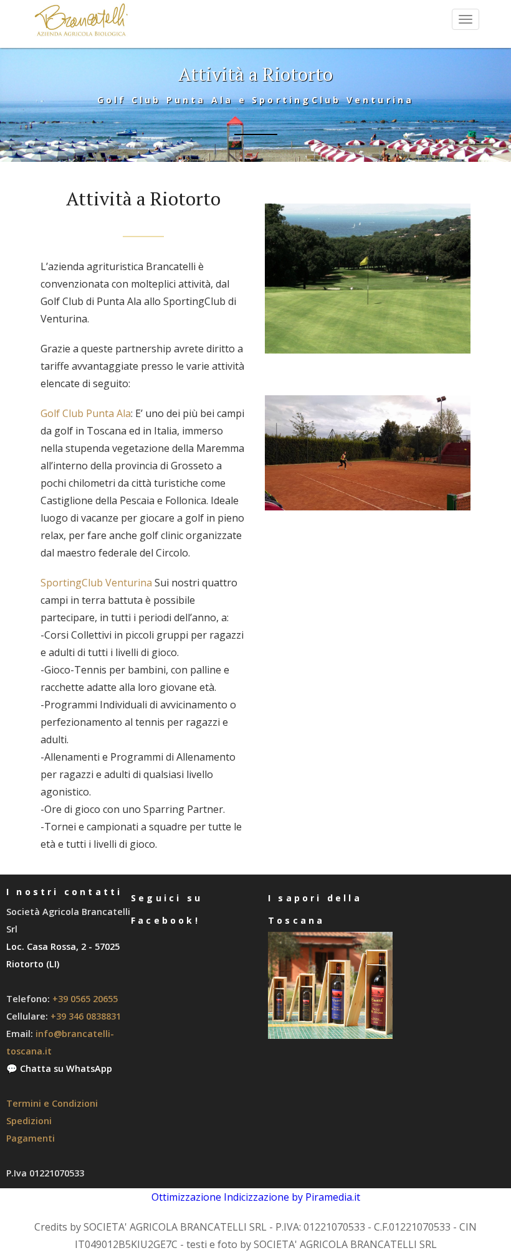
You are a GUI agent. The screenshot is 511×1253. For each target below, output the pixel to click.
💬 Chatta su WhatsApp (59, 1068)
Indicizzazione (256, 1197)
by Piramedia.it (326, 1197)
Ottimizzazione (186, 1197)
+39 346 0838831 (85, 1016)
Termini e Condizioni (52, 1103)
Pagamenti (30, 1138)
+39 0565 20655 (85, 999)
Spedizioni (29, 1121)
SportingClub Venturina (96, 582)
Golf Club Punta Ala (86, 413)
